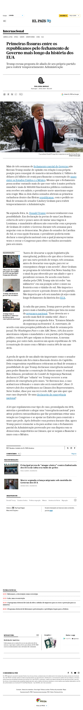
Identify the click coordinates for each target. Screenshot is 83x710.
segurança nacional (36, 313)
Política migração (35, 500)
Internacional (13, 31)
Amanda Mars (24, 486)
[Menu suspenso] (4, 21)
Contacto (18, 689)
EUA (42, 37)
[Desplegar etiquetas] (75, 500)
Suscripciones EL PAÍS (26, 692)
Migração (65, 500)
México (44, 500)
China (38, 37)
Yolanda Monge (41, 86)
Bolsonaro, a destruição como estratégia (22, 594)
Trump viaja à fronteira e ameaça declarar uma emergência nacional (11, 316)
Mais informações (12, 510)
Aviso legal (37, 689)
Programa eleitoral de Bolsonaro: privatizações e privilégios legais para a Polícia (38, 609)
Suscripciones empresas (40, 692)
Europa (22, 37)
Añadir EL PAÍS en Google (71, 94)
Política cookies (45, 689)
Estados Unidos (22, 500)
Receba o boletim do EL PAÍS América (21, 448)
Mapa (64, 689)
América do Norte (54, 500)
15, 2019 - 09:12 (45, 88)
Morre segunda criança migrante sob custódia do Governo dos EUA (46, 481)
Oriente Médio (30, 37)
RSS (48, 692)
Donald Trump (37, 213)
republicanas (47, 197)
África (16, 37)
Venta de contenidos (27, 689)
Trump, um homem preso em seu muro (10, 294)
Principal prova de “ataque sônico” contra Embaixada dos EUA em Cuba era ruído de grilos (48, 466)
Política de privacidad (56, 689)
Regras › (74, 454)
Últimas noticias (9, 590)
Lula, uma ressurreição (16, 598)
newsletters (9, 635)
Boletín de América (11, 640)
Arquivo (47, 635)
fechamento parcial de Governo (51, 166)
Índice (52, 692)
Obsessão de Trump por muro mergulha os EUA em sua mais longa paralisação (11, 272)
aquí (51, 510)
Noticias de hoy (58, 692)
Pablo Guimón (24, 471)
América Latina (7, 37)
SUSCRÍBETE (63, 15)
